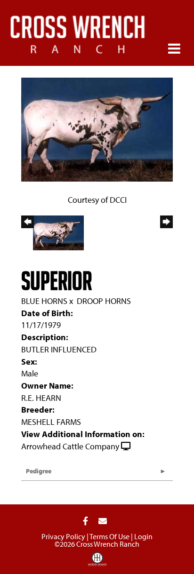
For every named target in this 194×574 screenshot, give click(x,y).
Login (143, 536)
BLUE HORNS (44, 300)
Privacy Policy (63, 536)
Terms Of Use (109, 536)
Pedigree (38, 471)
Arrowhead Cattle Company (70, 446)
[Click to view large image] (97, 128)
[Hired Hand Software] (97, 562)
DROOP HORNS (104, 300)
